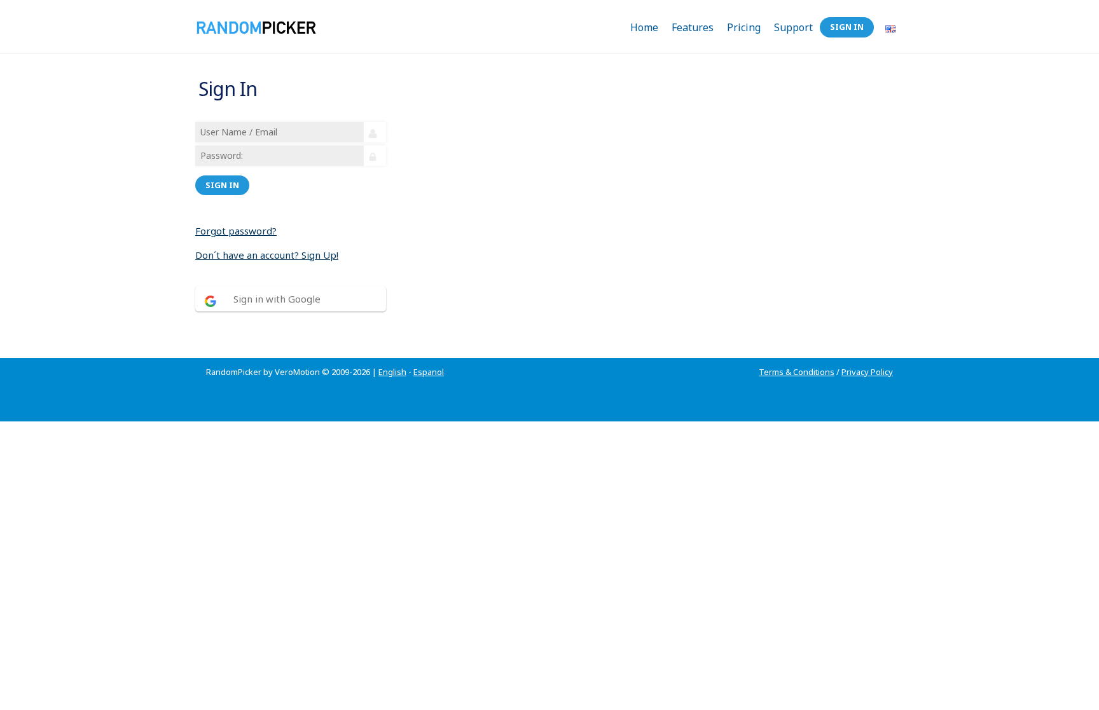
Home (644, 27)
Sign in (222, 185)
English (392, 372)
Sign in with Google (277, 298)
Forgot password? (236, 230)
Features (693, 27)
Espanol (428, 372)
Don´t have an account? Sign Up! (266, 255)
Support (793, 27)
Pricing (744, 27)
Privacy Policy (867, 372)
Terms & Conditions (796, 372)
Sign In (847, 26)
